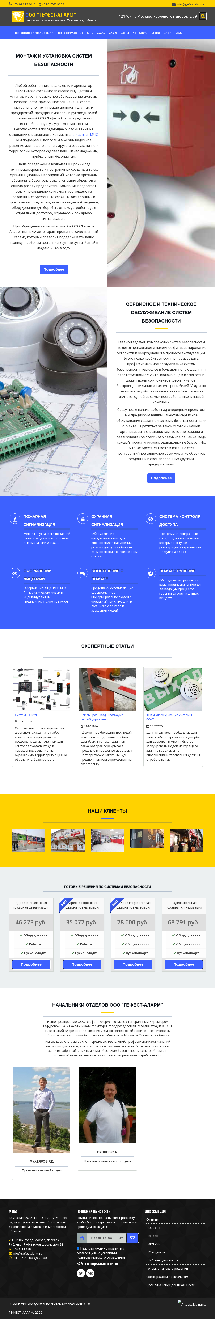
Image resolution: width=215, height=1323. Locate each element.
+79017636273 (53, 4)
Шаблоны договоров (162, 1260)
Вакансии (153, 1244)
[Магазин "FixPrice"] (28, 840)
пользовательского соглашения (101, 1257)
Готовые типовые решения (167, 1268)
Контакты (140, 32)
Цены (125, 32)
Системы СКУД (26, 715)
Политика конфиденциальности (170, 1285)
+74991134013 (24, 4)
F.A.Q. (178, 32)
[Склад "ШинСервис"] (107, 840)
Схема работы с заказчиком (167, 1276)
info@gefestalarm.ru (191, 4)
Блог (167, 32)
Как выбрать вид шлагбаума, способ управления (102, 717)
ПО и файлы (155, 1252)
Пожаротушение (70, 32)
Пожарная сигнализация (33, 32)
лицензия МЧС (85, 134)
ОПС (90, 32)
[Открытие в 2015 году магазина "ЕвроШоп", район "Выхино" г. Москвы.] (186, 840)
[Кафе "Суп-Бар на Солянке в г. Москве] (147, 839)
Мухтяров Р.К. (42, 1161)
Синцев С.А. (107, 1152)
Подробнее (53, 269)
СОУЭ (101, 32)
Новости (152, 1236)
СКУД (113, 32)
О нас (156, 32)
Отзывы (152, 1219)
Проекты (153, 1227)
